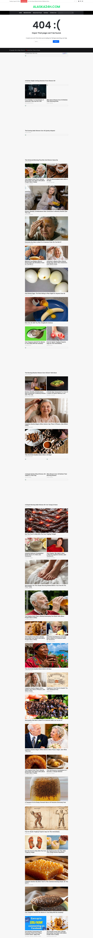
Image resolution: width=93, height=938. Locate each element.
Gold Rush (46, 12)
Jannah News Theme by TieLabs (33, 50)
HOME (20, 12)
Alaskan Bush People (37, 12)
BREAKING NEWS (27, 12)
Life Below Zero (53, 12)
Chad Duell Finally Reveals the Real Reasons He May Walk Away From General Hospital (45, 1)
